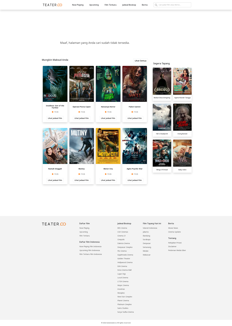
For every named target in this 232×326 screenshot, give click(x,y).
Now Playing (77, 4)
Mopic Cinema (123, 285)
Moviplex (121, 293)
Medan (145, 251)
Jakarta (146, 232)
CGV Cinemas (122, 232)
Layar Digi (121, 274)
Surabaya (146, 239)
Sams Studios (122, 308)
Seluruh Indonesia (150, 228)
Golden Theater (123, 258)
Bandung (146, 236)
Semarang (147, 247)
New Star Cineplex (124, 296)
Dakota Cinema (123, 243)
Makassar (147, 255)
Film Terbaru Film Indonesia (90, 254)
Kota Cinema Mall (124, 270)
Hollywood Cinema (124, 262)
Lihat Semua (140, 60)
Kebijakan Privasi (175, 243)
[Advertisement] (172, 191)
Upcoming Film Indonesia (89, 250)
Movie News (173, 228)
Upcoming (94, 4)
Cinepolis (121, 239)
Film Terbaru (110, 4)
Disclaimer (172, 246)
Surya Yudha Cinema (125, 312)
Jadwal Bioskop (129, 4)
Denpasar (147, 243)
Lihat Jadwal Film (55, 118)
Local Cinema (122, 277)
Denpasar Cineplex (125, 247)
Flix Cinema (122, 251)
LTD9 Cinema (122, 281)
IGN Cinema (122, 266)
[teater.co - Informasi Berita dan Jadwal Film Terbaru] (52, 5)
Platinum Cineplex (124, 304)
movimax (121, 289)
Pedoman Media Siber (177, 250)
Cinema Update (174, 232)
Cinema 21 (121, 236)
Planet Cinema (123, 300)
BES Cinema (122, 228)
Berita (145, 4)
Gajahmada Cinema (125, 255)
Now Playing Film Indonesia (90, 246)
